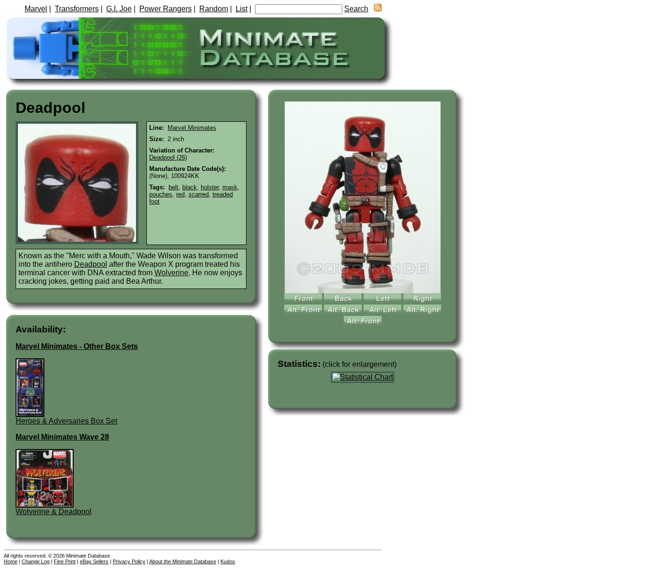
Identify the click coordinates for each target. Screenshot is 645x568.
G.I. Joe (119, 9)
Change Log (36, 561)
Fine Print (65, 561)
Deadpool (90, 264)
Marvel (36, 9)
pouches (160, 194)
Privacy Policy (129, 561)
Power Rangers (165, 9)
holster (210, 187)
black (189, 187)
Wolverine (171, 273)
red (180, 194)
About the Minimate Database (182, 561)
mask (230, 187)
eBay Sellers (94, 561)
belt (173, 187)
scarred (198, 194)
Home (10, 561)
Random (213, 9)
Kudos (228, 561)
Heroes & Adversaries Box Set (66, 421)
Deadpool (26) (168, 157)
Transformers (77, 9)
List (241, 9)
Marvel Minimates (192, 127)
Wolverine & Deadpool (54, 512)
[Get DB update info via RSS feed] (378, 9)
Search (356, 9)
